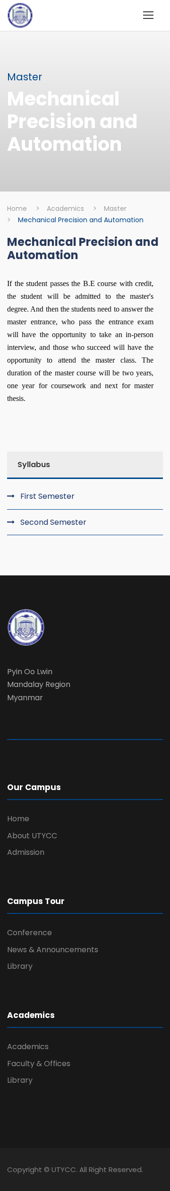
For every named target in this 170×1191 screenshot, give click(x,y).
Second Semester (53, 522)
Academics (28, 1046)
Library (20, 966)
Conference (29, 932)
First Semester (47, 496)
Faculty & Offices (38, 1063)
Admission (25, 852)
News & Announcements (52, 949)
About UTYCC (32, 835)
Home (18, 818)
